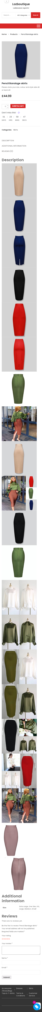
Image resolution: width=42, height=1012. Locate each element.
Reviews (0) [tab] (7, 151)
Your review (7, 943)
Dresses (19, 988)
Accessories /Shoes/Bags (7, 989)
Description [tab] (8, 140)
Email (4, 967)
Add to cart (18, 106)
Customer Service (33, 994)
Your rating (6, 935)
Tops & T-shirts (8, 993)
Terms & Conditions (20, 994)
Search (35, 15)
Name (5, 958)
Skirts (15, 130)
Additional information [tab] (14, 146)
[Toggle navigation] (38, 25)
